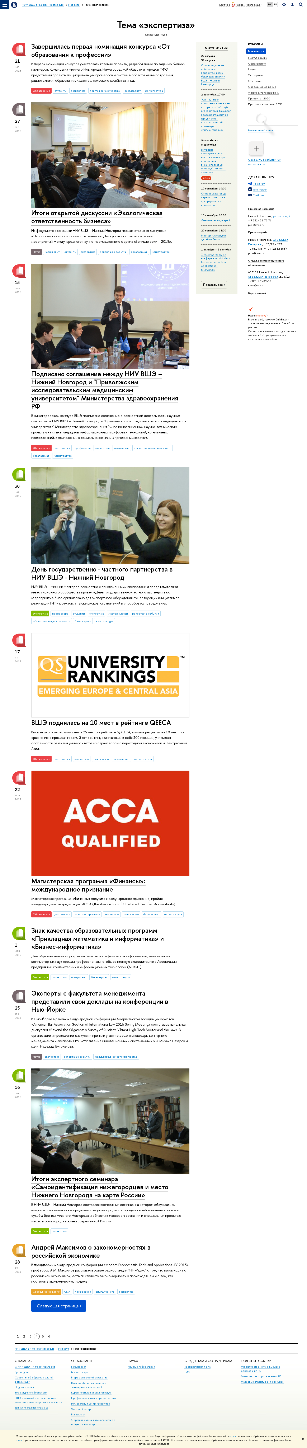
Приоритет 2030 (259, 98)
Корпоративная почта (197, 1366)
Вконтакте (260, 189)
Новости (63, 1348)
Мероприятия (216, 48)
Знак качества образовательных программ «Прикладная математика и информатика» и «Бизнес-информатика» (97, 938)
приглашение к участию (105, 91)
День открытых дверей (215, 220)
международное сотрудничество (116, 1056)
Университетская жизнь (263, 92)
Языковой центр (81, 1409)
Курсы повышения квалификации (91, 1392)
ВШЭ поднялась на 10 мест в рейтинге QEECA (101, 722)
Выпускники (78, 1414)
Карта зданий (257, 293)
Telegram (259, 183)
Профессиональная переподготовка (93, 1398)
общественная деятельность (152, 448)
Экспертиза (255, 75)
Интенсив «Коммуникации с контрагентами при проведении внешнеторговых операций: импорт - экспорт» (213, 161)
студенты (60, 91)
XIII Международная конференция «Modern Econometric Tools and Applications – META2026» (215, 262)
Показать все (213, 284)
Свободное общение (262, 87)
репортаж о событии (113, 252)
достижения (62, 448)
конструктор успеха (87, 914)
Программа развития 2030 (265, 104)
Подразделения (24, 1387)
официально (121, 448)
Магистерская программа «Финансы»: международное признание (88, 885)
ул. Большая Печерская (263, 276)
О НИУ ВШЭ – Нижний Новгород (35, 1366)
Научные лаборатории (141, 1366)
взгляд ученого (105, 1291)
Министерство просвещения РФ (261, 1376)
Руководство (22, 1372)
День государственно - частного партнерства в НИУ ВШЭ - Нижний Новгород (102, 573)
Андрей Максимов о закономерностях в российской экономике (91, 1251)
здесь (233, 1436)
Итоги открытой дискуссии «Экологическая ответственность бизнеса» (96, 216)
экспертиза (78, 91)
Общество (255, 81)
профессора (83, 448)
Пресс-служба (257, 232)
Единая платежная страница (31, 1407)
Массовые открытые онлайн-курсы (262, 1381)
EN (275, 4)
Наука (252, 69)
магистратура (154, 91)
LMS (186, 1372)
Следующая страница (58, 1306)
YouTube (258, 195)
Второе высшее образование (89, 1377)
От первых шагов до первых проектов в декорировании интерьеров (213, 199)
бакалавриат (132, 91)
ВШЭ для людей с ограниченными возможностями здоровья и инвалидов (38, 1400)
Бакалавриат (78, 1366)
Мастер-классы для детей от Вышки (213, 237)
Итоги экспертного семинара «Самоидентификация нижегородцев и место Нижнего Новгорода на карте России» (99, 1187)
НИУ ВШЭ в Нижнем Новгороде (34, 1348)
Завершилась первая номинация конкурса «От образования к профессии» (100, 50)
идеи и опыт (52, 252)
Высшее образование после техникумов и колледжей (88, 1385)
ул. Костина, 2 (281, 216)
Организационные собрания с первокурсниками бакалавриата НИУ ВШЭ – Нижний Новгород (213, 74)
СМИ (67, 1291)
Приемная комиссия (261, 209)
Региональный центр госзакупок (90, 1403)
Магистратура (79, 1372)
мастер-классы (118, 613)
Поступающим (257, 58)
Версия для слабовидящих (31, 1392)
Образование (257, 63)
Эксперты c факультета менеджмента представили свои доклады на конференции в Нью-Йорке (99, 1001)
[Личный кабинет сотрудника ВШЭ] (292, 4)
